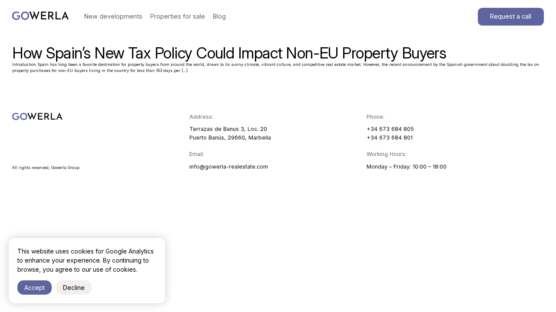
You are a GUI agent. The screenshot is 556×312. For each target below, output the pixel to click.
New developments (113, 16)
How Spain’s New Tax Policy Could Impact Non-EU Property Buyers (229, 53)
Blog (219, 16)
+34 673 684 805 (390, 129)
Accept (34, 287)
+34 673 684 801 (390, 137)
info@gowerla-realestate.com (228, 166)
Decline (74, 287)
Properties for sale (177, 16)
